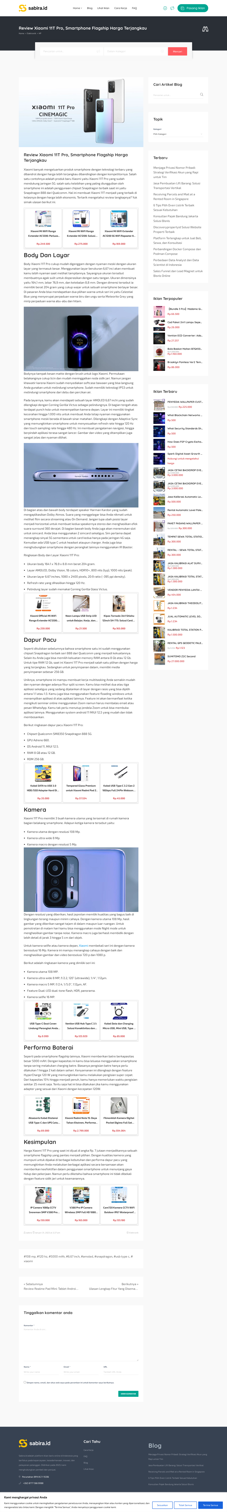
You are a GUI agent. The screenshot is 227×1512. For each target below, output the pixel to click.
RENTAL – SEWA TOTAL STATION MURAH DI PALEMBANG (185, 550)
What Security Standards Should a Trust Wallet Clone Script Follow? (185, 428)
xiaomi (28, 1261)
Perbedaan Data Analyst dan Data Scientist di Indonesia (176, 262)
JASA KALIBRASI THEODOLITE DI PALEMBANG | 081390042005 (185, 603)
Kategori (157, 129)
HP (40, 33)
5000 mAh (58, 1256)
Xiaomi (83, 945)
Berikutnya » (130, 1284)
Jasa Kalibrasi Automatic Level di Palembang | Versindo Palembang (185, 496)
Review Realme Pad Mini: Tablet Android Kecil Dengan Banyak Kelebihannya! (51, 1288)
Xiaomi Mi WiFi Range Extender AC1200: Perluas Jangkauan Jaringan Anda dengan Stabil (43, 234)
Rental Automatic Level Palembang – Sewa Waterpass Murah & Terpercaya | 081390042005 (185, 510)
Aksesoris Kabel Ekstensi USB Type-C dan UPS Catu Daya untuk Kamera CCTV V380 (43, 1120)
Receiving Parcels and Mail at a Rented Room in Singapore (174, 196)
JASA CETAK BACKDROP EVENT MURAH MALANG (185, 470)
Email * (67, 1367)
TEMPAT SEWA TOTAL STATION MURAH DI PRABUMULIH (185, 536)
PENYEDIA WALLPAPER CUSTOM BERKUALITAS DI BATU (185, 401)
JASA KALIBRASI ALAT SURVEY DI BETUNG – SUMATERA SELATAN (185, 563)
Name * (27, 1367)
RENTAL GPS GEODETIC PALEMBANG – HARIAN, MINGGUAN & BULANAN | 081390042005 (185, 643)
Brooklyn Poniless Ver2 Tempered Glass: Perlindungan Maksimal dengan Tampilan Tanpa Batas (185, 362)
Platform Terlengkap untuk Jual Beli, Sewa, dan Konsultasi (177, 240)
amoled (88, 1256)
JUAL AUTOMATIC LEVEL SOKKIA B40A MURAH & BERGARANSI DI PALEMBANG (185, 616)
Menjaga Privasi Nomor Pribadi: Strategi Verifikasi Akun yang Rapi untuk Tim (175, 172)
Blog (89, 8)
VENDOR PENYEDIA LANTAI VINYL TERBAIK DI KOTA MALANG (185, 589)
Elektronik (31, 33)
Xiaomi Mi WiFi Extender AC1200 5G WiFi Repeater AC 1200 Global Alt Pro (119, 234)
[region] (113, 1502)
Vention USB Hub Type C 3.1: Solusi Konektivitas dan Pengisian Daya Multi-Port (81, 1026)
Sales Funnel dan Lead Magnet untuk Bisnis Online (178, 273)
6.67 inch (74, 1256)
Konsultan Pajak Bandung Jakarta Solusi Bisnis (175, 218)
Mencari (177, 51)
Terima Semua (210, 1505)
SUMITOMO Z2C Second (181, 656)
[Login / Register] (165, 8)
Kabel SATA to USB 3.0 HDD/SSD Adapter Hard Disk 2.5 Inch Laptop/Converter (43, 788)
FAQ (134, 8)
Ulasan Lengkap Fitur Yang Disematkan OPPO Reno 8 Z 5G (113, 1288)
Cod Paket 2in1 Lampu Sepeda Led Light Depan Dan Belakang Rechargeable (185, 322)
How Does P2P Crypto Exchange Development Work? (185, 441)
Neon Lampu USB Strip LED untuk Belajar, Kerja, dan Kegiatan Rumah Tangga (81, 618)
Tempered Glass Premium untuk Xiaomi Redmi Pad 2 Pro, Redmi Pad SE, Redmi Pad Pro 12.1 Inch (81, 788)
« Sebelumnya (33, 1284)
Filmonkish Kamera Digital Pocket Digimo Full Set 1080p (119, 1120)
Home (77, 8)
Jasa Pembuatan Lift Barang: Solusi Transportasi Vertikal (176, 185)
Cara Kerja (120, 8)
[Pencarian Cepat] (205, 29)
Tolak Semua (185, 1505)
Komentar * (29, 1325)
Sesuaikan (162, 1505)
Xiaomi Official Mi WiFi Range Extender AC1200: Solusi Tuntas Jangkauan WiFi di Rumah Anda (43, 618)
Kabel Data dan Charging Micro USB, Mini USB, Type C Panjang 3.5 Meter (119, 1026)
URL (105, 1367)
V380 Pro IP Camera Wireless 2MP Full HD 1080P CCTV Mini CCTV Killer (81, 1210)
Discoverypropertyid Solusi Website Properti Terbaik (177, 229)
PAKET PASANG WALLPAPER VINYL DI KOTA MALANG (185, 523)
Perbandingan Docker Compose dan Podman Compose (177, 251)
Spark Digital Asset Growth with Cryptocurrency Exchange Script (185, 453)
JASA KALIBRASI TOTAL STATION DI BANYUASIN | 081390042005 (185, 576)
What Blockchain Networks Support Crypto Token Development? (185, 415)
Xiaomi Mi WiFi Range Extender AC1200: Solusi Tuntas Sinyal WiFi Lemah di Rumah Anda (81, 234)
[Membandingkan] (172, 8)
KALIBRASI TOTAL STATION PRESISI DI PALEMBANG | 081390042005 (185, 629)
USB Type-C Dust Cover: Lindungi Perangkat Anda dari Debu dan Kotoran (43, 1026)
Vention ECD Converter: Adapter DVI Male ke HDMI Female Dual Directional (185, 335)
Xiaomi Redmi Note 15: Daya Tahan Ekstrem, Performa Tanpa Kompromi (81, 1120)
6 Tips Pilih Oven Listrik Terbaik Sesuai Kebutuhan (173, 207)
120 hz (43, 1256)
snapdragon (104, 1256)
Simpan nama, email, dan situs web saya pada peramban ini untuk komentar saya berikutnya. (70, 1382)
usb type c (122, 1256)
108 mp (31, 1256)
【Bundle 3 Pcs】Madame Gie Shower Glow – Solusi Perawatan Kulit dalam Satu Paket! (185, 309)
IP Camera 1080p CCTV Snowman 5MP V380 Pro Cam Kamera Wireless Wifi (43, 1210)
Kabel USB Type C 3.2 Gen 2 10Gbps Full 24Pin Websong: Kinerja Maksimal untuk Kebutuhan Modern (118, 788)
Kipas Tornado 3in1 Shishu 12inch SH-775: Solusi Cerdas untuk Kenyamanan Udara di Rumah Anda (118, 618)
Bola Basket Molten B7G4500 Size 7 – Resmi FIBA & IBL (185, 348)
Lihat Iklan (103, 8)
